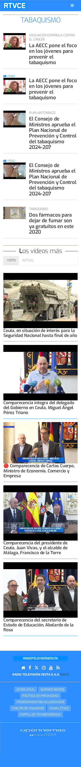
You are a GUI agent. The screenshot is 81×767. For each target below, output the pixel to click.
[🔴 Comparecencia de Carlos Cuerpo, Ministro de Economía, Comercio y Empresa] (40, 442)
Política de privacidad (40, 695)
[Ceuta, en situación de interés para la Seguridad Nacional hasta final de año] (40, 300)
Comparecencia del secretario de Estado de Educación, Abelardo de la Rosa (38, 625)
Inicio (64, 674)
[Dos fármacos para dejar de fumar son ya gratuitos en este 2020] (14, 213)
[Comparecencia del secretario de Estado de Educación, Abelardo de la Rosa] (40, 590)
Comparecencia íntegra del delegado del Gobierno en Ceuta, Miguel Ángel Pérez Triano (38, 407)
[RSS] (58, 667)
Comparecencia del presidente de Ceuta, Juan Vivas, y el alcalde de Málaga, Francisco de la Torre (35, 548)
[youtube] (51, 667)
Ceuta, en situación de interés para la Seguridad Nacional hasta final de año (40, 333)
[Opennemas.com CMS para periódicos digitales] (42, 732)
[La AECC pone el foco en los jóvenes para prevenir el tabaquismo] (14, 41)
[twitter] (36, 667)
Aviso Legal (25, 689)
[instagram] (44, 667)
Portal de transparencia (40, 714)
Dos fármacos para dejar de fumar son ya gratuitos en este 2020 (51, 223)
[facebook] (30, 667)
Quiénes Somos (52, 689)
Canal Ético (59, 708)
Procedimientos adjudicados (40, 702)
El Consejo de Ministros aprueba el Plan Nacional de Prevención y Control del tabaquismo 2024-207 (52, 133)
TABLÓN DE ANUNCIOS (28, 708)
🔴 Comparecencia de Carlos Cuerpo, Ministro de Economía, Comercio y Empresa (39, 470)
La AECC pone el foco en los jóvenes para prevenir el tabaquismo (53, 54)
